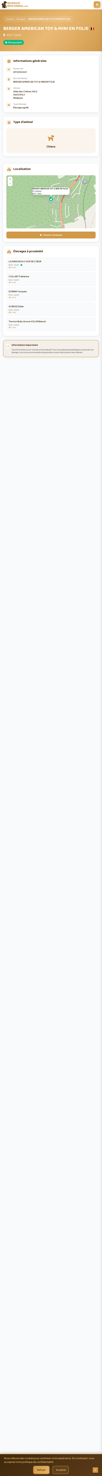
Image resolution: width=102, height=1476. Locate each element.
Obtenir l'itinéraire (52, 235)
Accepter (61, 1469)
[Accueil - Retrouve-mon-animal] (15, 4)
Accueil (9, 19)
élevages (21, 19)
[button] (51, 199)
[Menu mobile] (97, 4)
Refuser (41, 1469)
